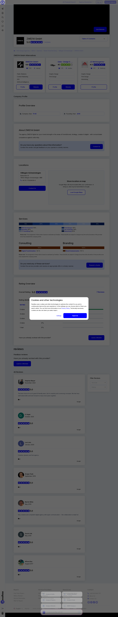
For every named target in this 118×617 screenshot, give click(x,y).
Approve (75, 315)
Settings (59, 315)
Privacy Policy (65, 308)
